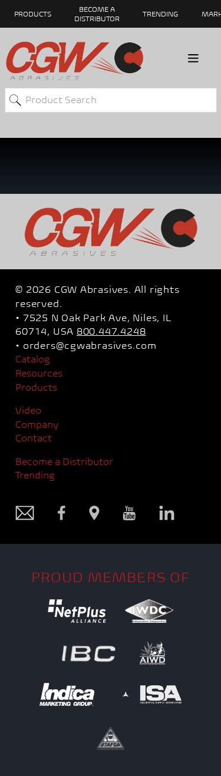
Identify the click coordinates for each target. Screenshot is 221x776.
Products (36, 387)
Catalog (32, 359)
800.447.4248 (111, 331)
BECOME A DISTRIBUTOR (97, 14)
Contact (33, 438)
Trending (160, 13)
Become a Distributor (64, 461)
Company (36, 424)
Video (28, 410)
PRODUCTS (32, 13)
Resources (38, 373)
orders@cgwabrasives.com (90, 345)
